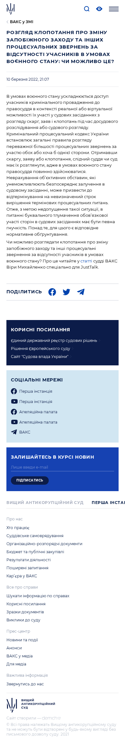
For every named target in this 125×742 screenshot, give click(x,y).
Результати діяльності (28, 559)
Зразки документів (25, 611)
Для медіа (16, 664)
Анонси (14, 648)
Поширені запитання (27, 567)
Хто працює (17, 527)
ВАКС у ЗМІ (21, 21)
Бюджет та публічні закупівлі (35, 551)
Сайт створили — (23, 718)
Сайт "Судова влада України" (39, 356)
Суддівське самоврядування (34, 535)
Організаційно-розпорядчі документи (44, 543)
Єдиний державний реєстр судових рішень (54, 340)
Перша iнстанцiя (35, 391)
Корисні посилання (26, 603)
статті (86, 260)
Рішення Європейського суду (40, 348)
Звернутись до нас (25, 684)
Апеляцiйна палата (38, 411)
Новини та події (22, 639)
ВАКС (24, 432)
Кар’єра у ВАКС (21, 575)
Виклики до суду (23, 620)
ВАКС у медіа (19, 656)
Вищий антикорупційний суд (45, 502)
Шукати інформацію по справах (37, 595)
